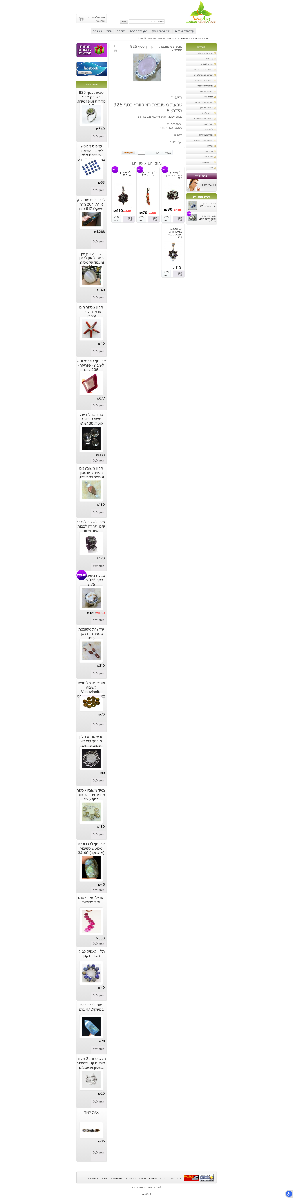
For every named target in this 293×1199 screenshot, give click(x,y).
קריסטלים (209, 59)
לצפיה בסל (100, 21)
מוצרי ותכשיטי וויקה (206, 135)
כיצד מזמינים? (130, 1178)
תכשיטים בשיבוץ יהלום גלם (203, 75)
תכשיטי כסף (195, 38)
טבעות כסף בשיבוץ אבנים (179, 38)
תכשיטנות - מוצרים (206, 162)
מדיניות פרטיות (92, 1178)
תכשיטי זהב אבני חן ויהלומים (203, 70)
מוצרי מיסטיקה (208, 124)
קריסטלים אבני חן (155, 1178)
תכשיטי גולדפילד (207, 113)
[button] (289, 1194)
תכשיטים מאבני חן (206, 108)
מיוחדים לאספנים (207, 64)
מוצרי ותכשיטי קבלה (206, 91)
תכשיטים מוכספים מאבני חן (203, 119)
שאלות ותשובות (116, 1178)
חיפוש (124, 22)
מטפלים (104, 1178)
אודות (109, 31)
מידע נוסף (166, 218)
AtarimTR (146, 1194)
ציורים (211, 168)
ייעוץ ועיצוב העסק (161, 31)
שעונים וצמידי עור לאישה (204, 102)
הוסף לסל (115, 51)
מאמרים (121, 31)
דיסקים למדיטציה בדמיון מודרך (202, 141)
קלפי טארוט (209, 130)
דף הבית (204, 38)
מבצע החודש (176, 1178)
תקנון (166, 1178)
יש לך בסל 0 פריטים (96, 17)
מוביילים (210, 146)
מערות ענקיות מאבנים (205, 53)
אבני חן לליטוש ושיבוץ (205, 86)
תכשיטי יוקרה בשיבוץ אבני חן (203, 80)
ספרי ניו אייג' (208, 157)
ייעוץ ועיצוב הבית (138, 31)
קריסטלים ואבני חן (184, 31)
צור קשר (97, 31)
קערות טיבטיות (208, 151)
